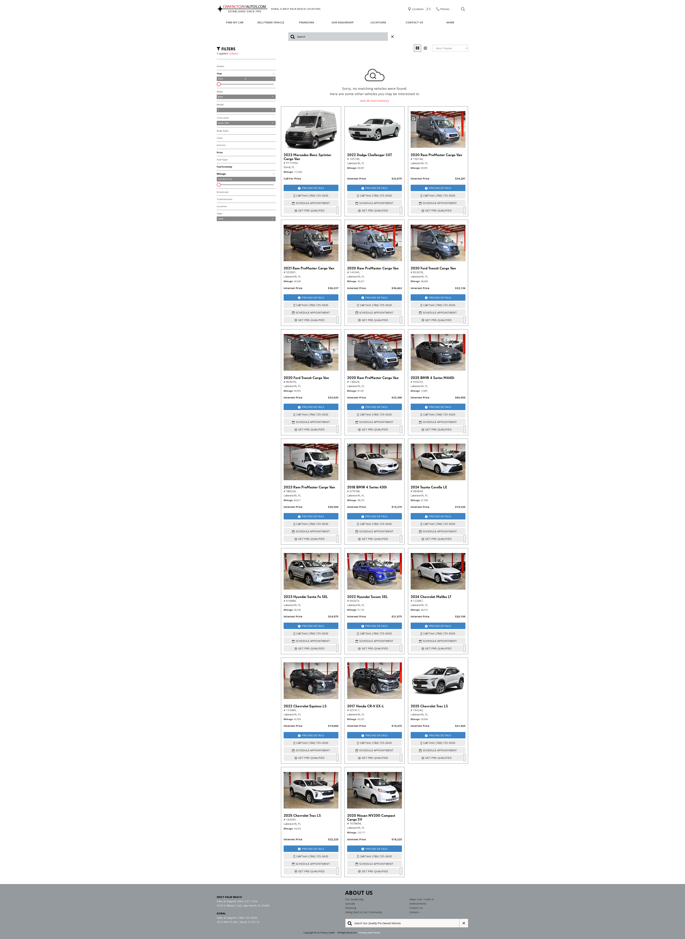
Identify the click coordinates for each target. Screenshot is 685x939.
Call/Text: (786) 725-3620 (312, 195)
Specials (350, 903)
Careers (414, 912)
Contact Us (414, 22)
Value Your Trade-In (421, 899)
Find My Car (234, 22)
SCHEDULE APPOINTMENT (313, 203)
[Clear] (234, 53)
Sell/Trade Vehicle (270, 22)
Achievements (418, 903)
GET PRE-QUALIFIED (311, 210)
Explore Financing (337, 210)
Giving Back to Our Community (363, 912)
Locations (378, 22)
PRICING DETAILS (313, 188)
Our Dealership (342, 22)
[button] (463, 9)
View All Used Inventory (374, 100)
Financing (306, 22)
